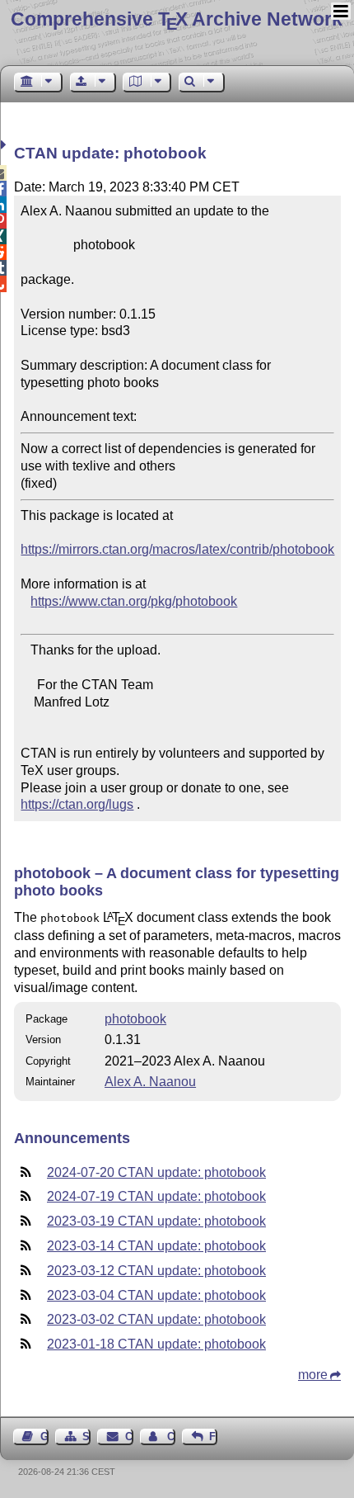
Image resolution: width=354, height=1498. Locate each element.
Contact (129, 1436)
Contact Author (171, 1436)
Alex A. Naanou (150, 1082)
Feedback (213, 1436)
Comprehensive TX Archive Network (176, 19)
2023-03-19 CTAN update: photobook (156, 1221)
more (313, 1375)
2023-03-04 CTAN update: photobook (156, 1295)
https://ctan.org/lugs (77, 804)
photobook (135, 1019)
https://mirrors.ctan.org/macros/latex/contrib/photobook (177, 549)
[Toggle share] (5, 145)
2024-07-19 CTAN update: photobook (156, 1196)
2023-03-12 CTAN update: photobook (156, 1271)
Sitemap (86, 1436)
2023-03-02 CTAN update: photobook (156, 1319)
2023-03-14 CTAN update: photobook (156, 1246)
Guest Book (44, 1436)
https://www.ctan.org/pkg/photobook (133, 601)
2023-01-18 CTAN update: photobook (156, 1344)
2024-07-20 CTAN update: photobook (156, 1172)
